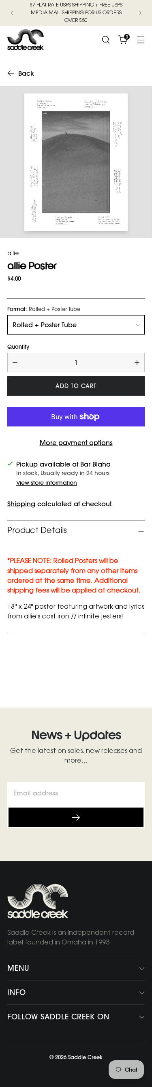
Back (26, 73)
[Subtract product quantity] (15, 362)
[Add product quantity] (137, 362)
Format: (43, 309)
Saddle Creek (85, 1057)
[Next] (140, 13)
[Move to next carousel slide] (138, 671)
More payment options (76, 443)
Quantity (18, 347)
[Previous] (12, 13)
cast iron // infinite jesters (81, 617)
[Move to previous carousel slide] (119, 672)
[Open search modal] (105, 40)
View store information (46, 482)
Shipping (21, 504)
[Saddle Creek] (25, 39)
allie (13, 254)
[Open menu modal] (140, 40)
